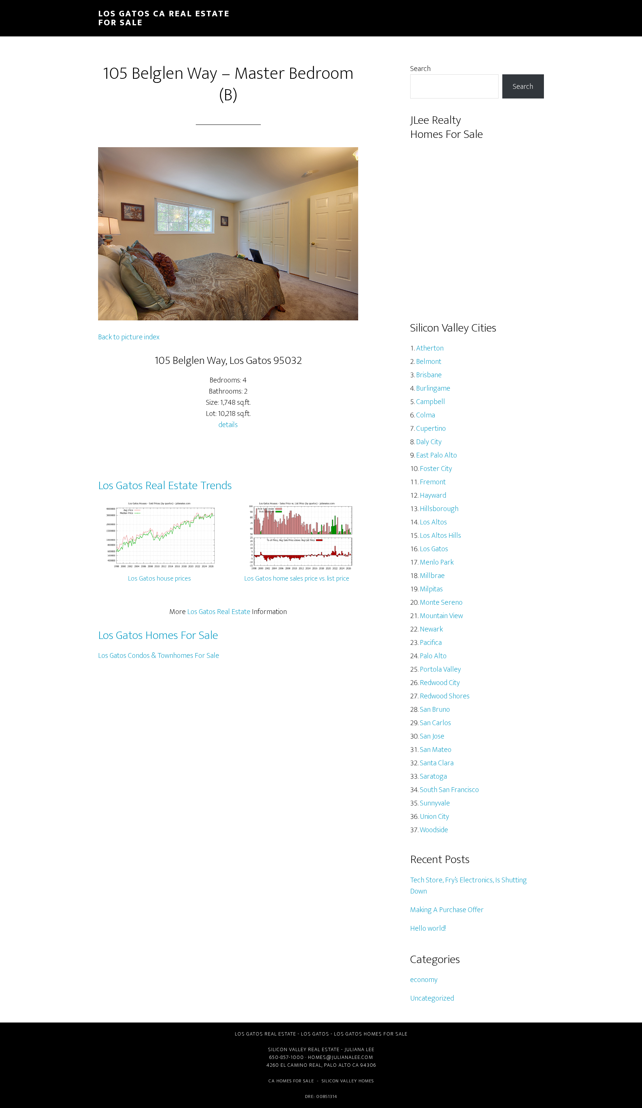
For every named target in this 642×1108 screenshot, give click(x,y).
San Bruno (435, 709)
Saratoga (433, 776)
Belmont (428, 361)
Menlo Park (437, 562)
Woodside (434, 830)
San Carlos (435, 723)
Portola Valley (440, 669)
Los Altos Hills (440, 535)
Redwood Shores (445, 696)
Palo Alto (433, 656)
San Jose (432, 736)
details (228, 425)
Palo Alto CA (341, 1065)
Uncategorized (432, 998)
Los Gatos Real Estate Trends (165, 485)
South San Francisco (449, 790)
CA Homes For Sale (291, 1081)
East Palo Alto (436, 455)
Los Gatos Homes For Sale (158, 635)
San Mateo (435, 749)
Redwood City (440, 682)
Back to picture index (128, 337)
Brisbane (429, 375)
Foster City (436, 468)
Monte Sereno (441, 602)
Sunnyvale (435, 803)
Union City (434, 816)
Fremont (433, 482)
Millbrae (432, 575)
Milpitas (431, 589)
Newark (431, 629)
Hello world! (428, 928)
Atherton (430, 348)
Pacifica (431, 642)
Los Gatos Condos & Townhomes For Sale (158, 655)
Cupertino (431, 428)
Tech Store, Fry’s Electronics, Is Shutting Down (468, 886)
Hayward (433, 495)
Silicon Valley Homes (348, 1081)
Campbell (430, 401)
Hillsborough (439, 509)
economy (424, 979)
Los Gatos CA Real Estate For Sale (164, 18)
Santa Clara (437, 763)
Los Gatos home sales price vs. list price (296, 578)
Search (420, 68)
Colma (425, 415)
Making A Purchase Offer (447, 910)
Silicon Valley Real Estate (304, 1049)
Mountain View (441, 616)
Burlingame (433, 388)
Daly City (429, 442)
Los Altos (433, 522)
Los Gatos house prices (159, 578)
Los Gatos (434, 549)
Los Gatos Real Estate (218, 611)
